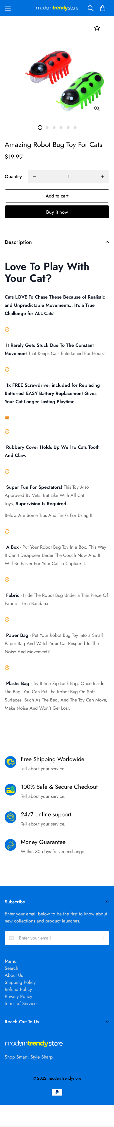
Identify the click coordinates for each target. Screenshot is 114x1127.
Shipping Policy (20, 982)
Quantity (13, 176)
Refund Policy (18, 989)
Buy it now (57, 212)
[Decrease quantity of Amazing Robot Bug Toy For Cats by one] (34, 176)
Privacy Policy (18, 996)
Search (11, 968)
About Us (14, 975)
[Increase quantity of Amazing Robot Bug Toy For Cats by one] (102, 176)
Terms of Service (21, 1003)
